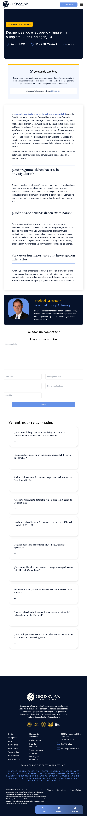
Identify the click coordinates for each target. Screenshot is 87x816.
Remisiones (13, 745)
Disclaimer (61, 790)
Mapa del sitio (14, 759)
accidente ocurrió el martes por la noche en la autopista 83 (40, 114)
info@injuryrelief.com (70, 748)
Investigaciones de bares (36, 751)
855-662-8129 (66, 744)
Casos (10, 741)
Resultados (13, 748)
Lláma (43, 811)
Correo (59, 811)
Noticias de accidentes (34, 735)
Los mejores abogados (34, 758)
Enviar (43, 404)
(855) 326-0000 (55, 91)
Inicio (10, 734)
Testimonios (13, 752)
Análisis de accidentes (21, 24)
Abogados (12, 737)
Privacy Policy (75, 790)
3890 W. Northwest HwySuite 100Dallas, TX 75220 (71, 737)
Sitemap (50, 790)
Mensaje (75, 811)
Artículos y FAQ (35, 740)
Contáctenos (13, 755)
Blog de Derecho (33, 745)
